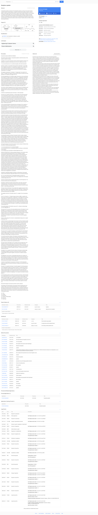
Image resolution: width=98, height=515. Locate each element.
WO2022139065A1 (5, 325)
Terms (53, 513)
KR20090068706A (5, 385)
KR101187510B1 (4, 309)
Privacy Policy (58, 513)
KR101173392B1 (4, 381)
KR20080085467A (5, 358)
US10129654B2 (4, 345)
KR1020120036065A (5, 398)
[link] (11, 36)
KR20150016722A (5, 377)
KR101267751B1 (4, 383)
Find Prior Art (50, 13)
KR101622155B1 (4, 343)
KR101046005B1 (4, 347)
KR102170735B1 (4, 321)
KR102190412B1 (4, 379)
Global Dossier (50, 41)
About (36, 513)
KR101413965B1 (4, 375)
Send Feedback (41, 513)
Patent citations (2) (44, 38)
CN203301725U (4, 369)
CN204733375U (4, 337)
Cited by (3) (49, 38)
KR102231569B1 (4, 323)
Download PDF (42, 13)
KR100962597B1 (4, 367)
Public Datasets (47, 513)
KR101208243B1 (4, 339)
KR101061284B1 (4, 365)
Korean (46, 16)
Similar (55, 13)
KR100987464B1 (4, 356)
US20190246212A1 (5, 354)
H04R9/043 (5, 36)
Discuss (54, 41)
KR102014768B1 (4, 341)
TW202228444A (4, 349)
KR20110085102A (5, 387)
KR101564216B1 (4, 371)
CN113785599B (4, 352)
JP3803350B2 (4, 373)
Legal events (53, 38)
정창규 (43, 17)
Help (62, 513)
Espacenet (45, 41)
